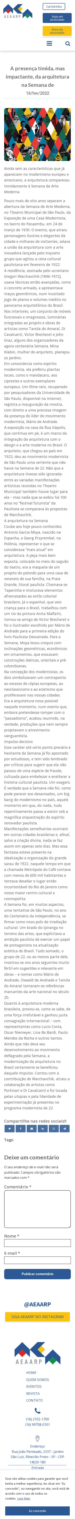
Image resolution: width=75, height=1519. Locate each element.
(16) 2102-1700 (37, 1419)
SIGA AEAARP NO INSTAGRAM (37, 1316)
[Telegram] (65, 1128)
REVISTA (33, 1393)
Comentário (17, 1187)
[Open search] (68, 43)
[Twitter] (10, 1128)
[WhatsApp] (54, 1128)
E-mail (12, 1253)
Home (31, 1372)
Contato (34, 1400)
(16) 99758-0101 (37, 1424)
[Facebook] (21, 1128)
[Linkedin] (43, 1128)
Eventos (33, 1386)
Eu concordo (37, 1511)
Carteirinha (54, 6)
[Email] (32, 1128)
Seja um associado (57, 17)
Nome (11, 1236)
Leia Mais (23, 1498)
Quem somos (37, 1379)
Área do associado (57, 31)
